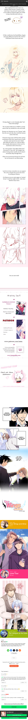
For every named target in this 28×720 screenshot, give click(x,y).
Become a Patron (14, 665)
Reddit (20, 650)
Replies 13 (4, 682)
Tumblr (17, 650)
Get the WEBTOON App (17, 715)
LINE (8, 650)
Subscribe (14, 653)
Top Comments (4, 671)
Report (14, 657)
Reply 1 (3, 691)
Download (14, 706)
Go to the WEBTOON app (14, 717)
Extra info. (6, 1)
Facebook (11, 650)
